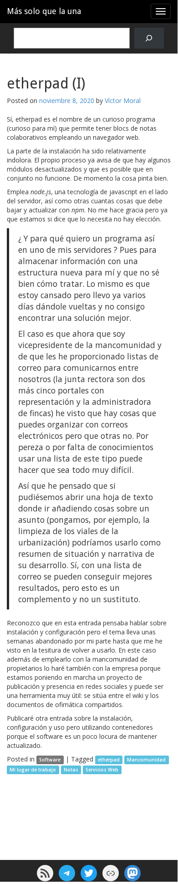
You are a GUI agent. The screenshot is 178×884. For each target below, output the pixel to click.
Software (50, 759)
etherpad (109, 759)
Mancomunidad (146, 759)
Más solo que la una (44, 11)
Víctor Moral (123, 100)
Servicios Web (102, 769)
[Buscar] (149, 38)
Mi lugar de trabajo (33, 769)
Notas (71, 769)
